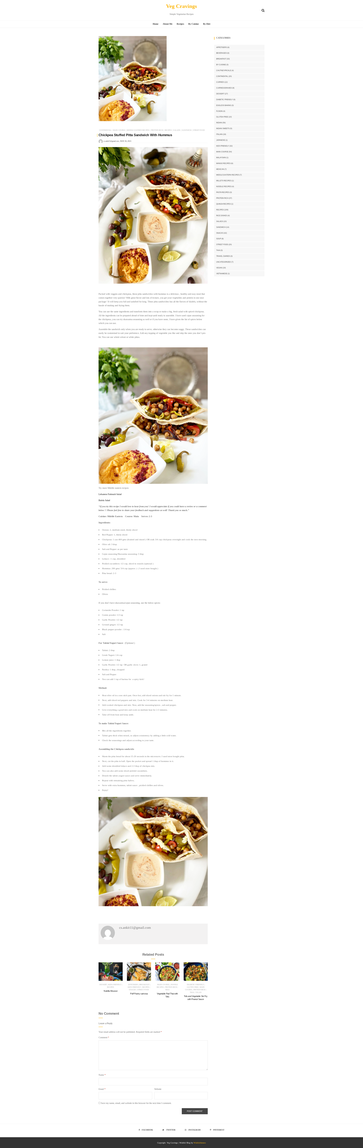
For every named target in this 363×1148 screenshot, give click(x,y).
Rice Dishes (221, 216)
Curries (220, 82)
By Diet (206, 24)
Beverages (221, 53)
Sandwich (186, 130)
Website (157, 1089)
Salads (176, 130)
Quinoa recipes (223, 204)
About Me (167, 24)
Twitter (170, 1130)
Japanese (220, 140)
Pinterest (218, 1130)
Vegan (198, 992)
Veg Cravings (181, 6)
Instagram (194, 1130)
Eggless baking (223, 105)
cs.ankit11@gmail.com (111, 141)
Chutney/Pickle (223, 70)
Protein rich (157, 130)
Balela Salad (104, 500)
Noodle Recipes (223, 187)
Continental (105, 130)
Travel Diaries (223, 256)
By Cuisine (193, 24)
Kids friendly (114, 985)
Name (102, 1075)
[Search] (263, 10)
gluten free (193, 987)
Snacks (132, 990)
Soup (218, 239)
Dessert (103, 985)
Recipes (180, 24)
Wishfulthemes (200, 1143)
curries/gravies (224, 88)
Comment (104, 1037)
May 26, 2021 (125, 141)
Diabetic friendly (195, 985)
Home (155, 24)
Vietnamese (221, 274)
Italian (219, 134)
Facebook (147, 1130)
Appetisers (133, 985)
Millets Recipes (223, 181)
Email (102, 1089)
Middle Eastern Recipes (138, 130)
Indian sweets (223, 128)
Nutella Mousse (110, 991)
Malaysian (221, 158)
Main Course (119, 130)
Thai (167, 990)
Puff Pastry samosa (139, 993)
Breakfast (144, 985)
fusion (219, 111)
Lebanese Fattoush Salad (111, 494)
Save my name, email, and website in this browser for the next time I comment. (136, 1103)
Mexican (220, 169)
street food (199, 130)
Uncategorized (223, 262)
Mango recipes (223, 163)
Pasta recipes (222, 192)
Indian (219, 123)
